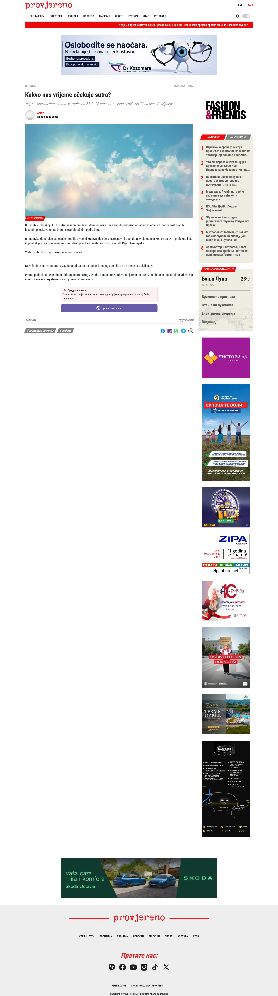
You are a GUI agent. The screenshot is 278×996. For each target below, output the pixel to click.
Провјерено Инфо (47, 116)
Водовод (209, 321)
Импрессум (119, 985)
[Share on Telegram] (183, 330)
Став (146, 16)
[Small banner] (226, 110)
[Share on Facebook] (163, 331)
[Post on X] (190, 330)
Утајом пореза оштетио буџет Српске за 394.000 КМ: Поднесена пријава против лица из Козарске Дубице (146, 25)
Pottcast (160, 16)
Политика (56, 16)
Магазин (104, 16)
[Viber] (111, 967)
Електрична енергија (218, 313)
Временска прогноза (218, 296)
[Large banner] (139, 55)
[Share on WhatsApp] (176, 331)
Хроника (72, 16)
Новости (88, 16)
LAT (240, 5)
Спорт (119, 16)
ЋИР (250, 5)
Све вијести (37, 16)
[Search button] (238, 16)
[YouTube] (133, 967)
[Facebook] (122, 967)
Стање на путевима (217, 305)
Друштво (30, 85)
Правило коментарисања (147, 985)
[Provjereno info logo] (48, 5)
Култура (133, 16)
